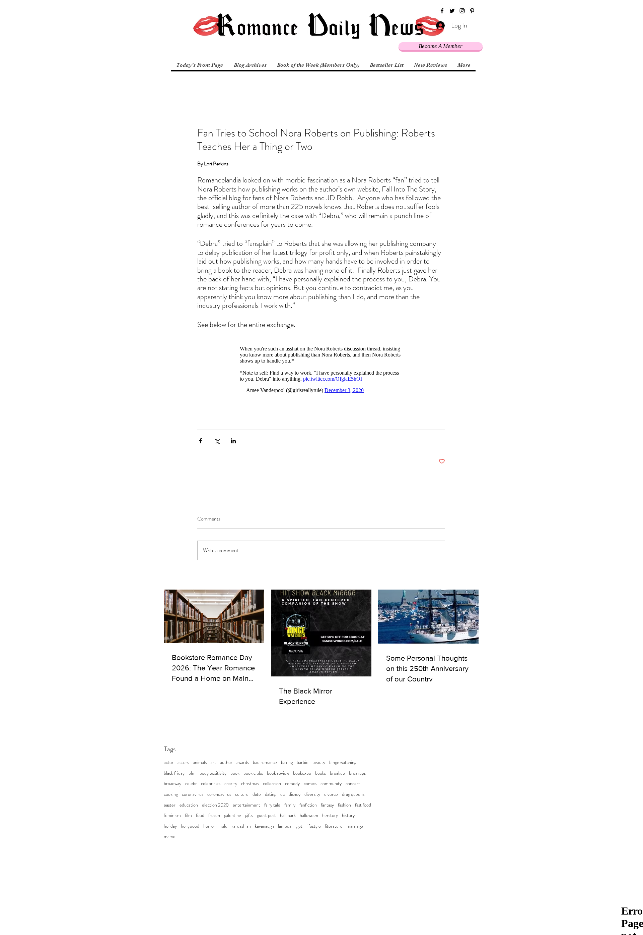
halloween (309, 815)
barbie (302, 762)
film (188, 815)
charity (230, 783)
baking (287, 762)
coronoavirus (219, 794)
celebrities (210, 783)
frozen (214, 815)
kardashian (241, 826)
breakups (357, 773)
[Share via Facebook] (200, 441)
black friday (174, 773)
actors (183, 762)
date (257, 794)
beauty (318, 762)
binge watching (342, 762)
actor (168, 762)
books (320, 773)
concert (353, 783)
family (289, 805)
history (348, 815)
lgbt (298, 826)
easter (169, 805)
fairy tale (272, 805)
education (189, 805)
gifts (249, 815)
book (234, 773)
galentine (232, 815)
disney (294, 794)
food (200, 815)
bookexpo (302, 773)
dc (282, 794)
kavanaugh (264, 826)
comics (310, 783)
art (213, 762)
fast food (363, 805)
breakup (337, 773)
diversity (312, 794)
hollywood (190, 826)
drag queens (353, 794)
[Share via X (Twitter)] (217, 441)
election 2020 (215, 805)
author (226, 762)
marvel (170, 836)
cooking (171, 794)
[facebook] (442, 10)
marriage (355, 826)
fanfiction (308, 805)
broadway (172, 783)
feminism (172, 815)
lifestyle (313, 826)
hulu (223, 826)
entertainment (246, 805)
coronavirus (192, 794)
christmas (250, 783)
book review (278, 773)
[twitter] (452, 10)
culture (241, 794)
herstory (330, 815)
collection (272, 783)
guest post (266, 815)
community (331, 783)
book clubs (253, 773)
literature (334, 826)
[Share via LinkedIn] (233, 441)
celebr (191, 783)
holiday (170, 826)
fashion (344, 805)
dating (270, 794)
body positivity (213, 773)
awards (242, 762)
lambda (284, 826)
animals (200, 762)
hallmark (288, 815)
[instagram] (462, 10)
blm (192, 773)
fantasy (327, 805)
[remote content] (321, 369)
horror (209, 826)
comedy (292, 783)
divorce (331, 794)
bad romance (265, 762)
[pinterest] (472, 10)
